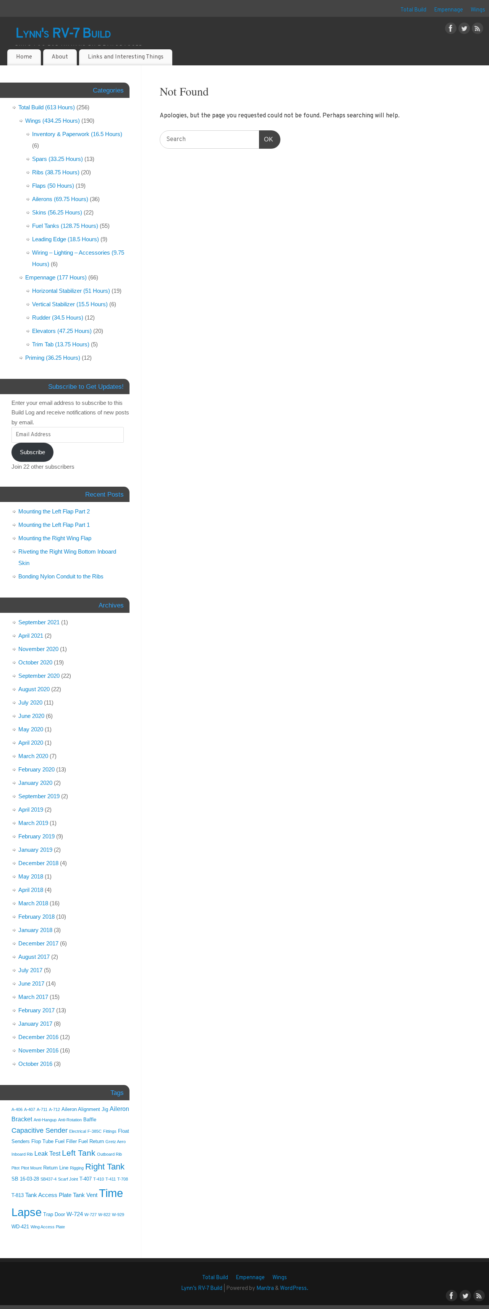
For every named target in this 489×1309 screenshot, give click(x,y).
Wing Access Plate (48, 1227)
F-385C (94, 1131)
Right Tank (105, 1166)
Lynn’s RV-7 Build (201, 1288)
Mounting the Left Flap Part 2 (54, 511)
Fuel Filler (66, 1141)
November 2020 (38, 649)
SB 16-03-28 (25, 1179)
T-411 (110, 1179)
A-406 (17, 1109)
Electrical (77, 1131)
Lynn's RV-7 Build (63, 34)
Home (24, 57)
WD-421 (20, 1226)
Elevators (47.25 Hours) (62, 331)
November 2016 (38, 1050)
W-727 (90, 1214)
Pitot (15, 1168)
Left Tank (79, 1152)
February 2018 (36, 916)
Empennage (448, 10)
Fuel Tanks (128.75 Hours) (65, 225)
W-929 (118, 1214)
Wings (478, 10)
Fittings (110, 1131)
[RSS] (477, 30)
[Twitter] (464, 30)
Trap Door (54, 1214)
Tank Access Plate (48, 1195)
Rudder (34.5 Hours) (57, 317)
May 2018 (30, 876)
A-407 (29, 1109)
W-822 (104, 1214)
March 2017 (33, 997)
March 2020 (33, 756)
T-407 (85, 1179)
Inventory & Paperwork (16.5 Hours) (77, 134)
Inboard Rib (22, 1154)
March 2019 (33, 823)
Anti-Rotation (70, 1119)
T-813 (17, 1195)
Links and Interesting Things (126, 57)
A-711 (42, 1109)
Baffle (89, 1119)
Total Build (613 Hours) (46, 107)
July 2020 (30, 702)
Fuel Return (91, 1141)
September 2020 (39, 675)
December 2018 (38, 863)
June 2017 (31, 983)
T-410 (98, 1179)
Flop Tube (42, 1141)
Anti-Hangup (45, 1119)
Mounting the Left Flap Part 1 (54, 524)
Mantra (265, 1288)
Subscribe (32, 452)
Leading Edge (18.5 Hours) (65, 239)
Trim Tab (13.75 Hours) (60, 344)
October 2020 (35, 662)
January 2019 (35, 849)
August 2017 (34, 956)
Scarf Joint (68, 1179)
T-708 (122, 1179)
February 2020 (36, 769)
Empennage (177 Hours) (56, 277)
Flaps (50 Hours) (53, 185)
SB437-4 (48, 1179)
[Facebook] (451, 30)
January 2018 (35, 930)
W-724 (74, 1214)
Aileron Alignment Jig (85, 1109)
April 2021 (30, 635)
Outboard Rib (109, 1154)
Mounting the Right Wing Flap (54, 538)
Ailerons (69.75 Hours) (60, 199)
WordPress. (294, 1288)
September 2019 (39, 796)
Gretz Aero (115, 1141)
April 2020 (30, 742)
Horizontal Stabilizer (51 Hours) (71, 290)
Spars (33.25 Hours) (57, 159)
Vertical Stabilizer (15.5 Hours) (70, 304)
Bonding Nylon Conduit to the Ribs (61, 576)
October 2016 (35, 1064)
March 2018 (33, 903)
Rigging (77, 1168)
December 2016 (38, 1037)
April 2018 (30, 890)
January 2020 (35, 783)
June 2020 (31, 716)
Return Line (55, 1168)
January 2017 (35, 1023)
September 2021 (39, 622)
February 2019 (36, 836)
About (60, 57)
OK (266, 139)
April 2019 (30, 809)
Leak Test (47, 1153)
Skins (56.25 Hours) (57, 212)
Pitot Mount (31, 1168)
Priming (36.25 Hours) (52, 357)
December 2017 (38, 943)
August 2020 (34, 689)
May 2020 (30, 729)
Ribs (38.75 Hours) (55, 172)
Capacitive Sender (39, 1130)
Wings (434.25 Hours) (52, 120)
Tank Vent (85, 1195)
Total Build (413, 10)
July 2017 (30, 970)
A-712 (54, 1109)
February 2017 (36, 1010)
